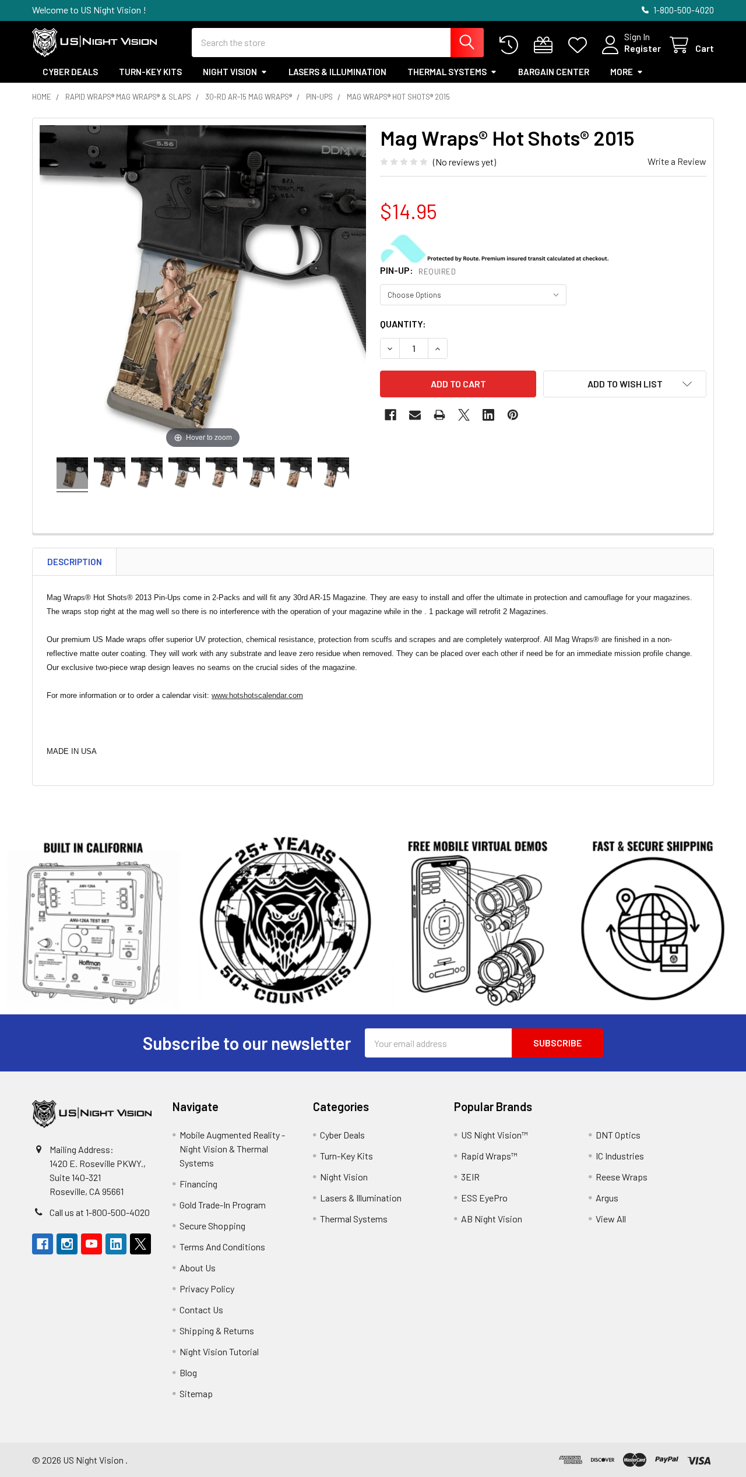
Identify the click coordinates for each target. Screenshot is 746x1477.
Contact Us (201, 1309)
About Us (198, 1267)
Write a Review (677, 161)
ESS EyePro (484, 1197)
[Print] (439, 414)
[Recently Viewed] (511, 45)
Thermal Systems (447, 71)
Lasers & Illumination (337, 71)
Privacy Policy (207, 1288)
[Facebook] (390, 414)
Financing (198, 1183)
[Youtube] (91, 1243)
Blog (188, 1372)
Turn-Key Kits (150, 71)
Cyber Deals (70, 71)
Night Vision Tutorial (219, 1351)
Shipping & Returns (217, 1330)
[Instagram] (67, 1243)
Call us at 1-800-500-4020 (100, 1212)
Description (74, 561)
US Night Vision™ (494, 1134)
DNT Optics (618, 1134)
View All (611, 1218)
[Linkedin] (488, 414)
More (621, 71)
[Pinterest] (512, 414)
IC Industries (620, 1155)
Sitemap (196, 1393)
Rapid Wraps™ (489, 1155)
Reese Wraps (622, 1176)
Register (642, 48)
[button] (624, 384)
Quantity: (403, 323)
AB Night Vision (491, 1218)
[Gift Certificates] (546, 45)
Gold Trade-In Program (223, 1204)
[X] (463, 414)
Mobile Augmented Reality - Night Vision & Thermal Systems (232, 1148)
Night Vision (230, 71)
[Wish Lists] (580, 45)
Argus (607, 1197)
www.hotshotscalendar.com (257, 695)
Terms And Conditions (222, 1246)
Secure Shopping (212, 1225)
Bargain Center (553, 71)
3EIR (470, 1176)
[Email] (414, 414)
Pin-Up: (418, 270)
